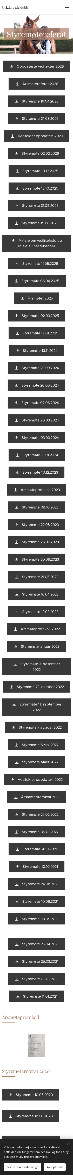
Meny (67, 7)
